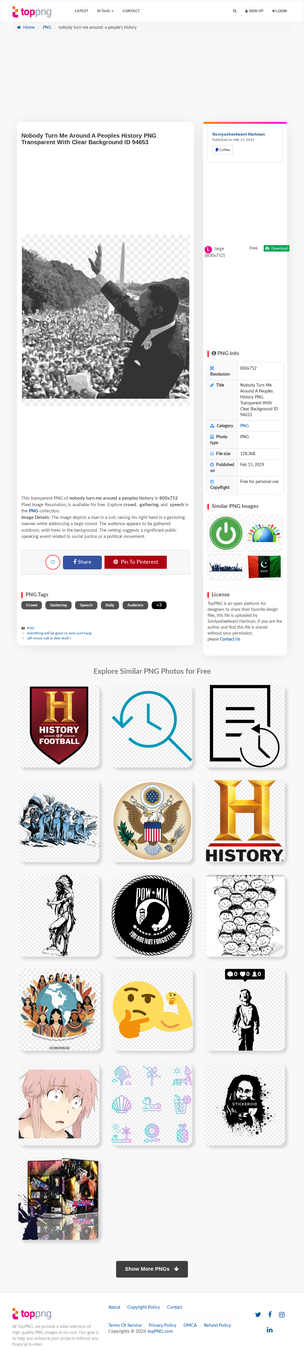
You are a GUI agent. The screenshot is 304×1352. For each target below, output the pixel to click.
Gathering (58, 605)
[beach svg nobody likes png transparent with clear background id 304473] (151, 1104)
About (114, 1307)
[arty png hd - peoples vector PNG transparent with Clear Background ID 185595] (226, 566)
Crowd (31, 605)
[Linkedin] (270, 1330)
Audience (135, 605)
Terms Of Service (125, 1325)
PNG (46, 28)
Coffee (224, 150)
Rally (110, 605)
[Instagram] (282, 1315)
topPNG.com (160, 1331)
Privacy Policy (162, 1325)
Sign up (255, 11)
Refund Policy (217, 1325)
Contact (131, 11)
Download (279, 248)
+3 (159, 605)
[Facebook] (270, 1315)
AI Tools (104, 11)
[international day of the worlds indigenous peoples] (59, 1010)
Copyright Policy (143, 1307)
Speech (86, 605)
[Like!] (52, 562)
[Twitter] (258, 1315)
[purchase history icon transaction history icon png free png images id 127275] (244, 726)
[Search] (235, 11)
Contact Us (230, 639)
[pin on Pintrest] (91, 693)
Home (28, 28)
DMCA (190, 1325)
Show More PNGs (148, 1269)
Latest (81, 11)
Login (281, 11)
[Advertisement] (152, 80)
